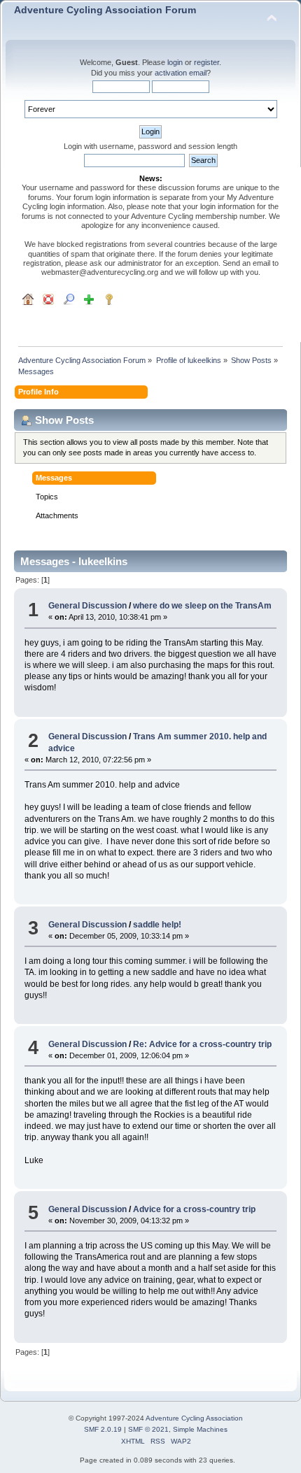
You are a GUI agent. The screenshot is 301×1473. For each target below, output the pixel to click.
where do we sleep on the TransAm (202, 606)
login (175, 62)
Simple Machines (200, 1429)
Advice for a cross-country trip (194, 1209)
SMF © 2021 (148, 1429)
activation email (180, 73)
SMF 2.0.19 (103, 1429)
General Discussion (87, 606)
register (206, 62)
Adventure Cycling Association (194, 1418)
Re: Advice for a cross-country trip (202, 1044)
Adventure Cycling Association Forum (105, 10)
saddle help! (157, 925)
